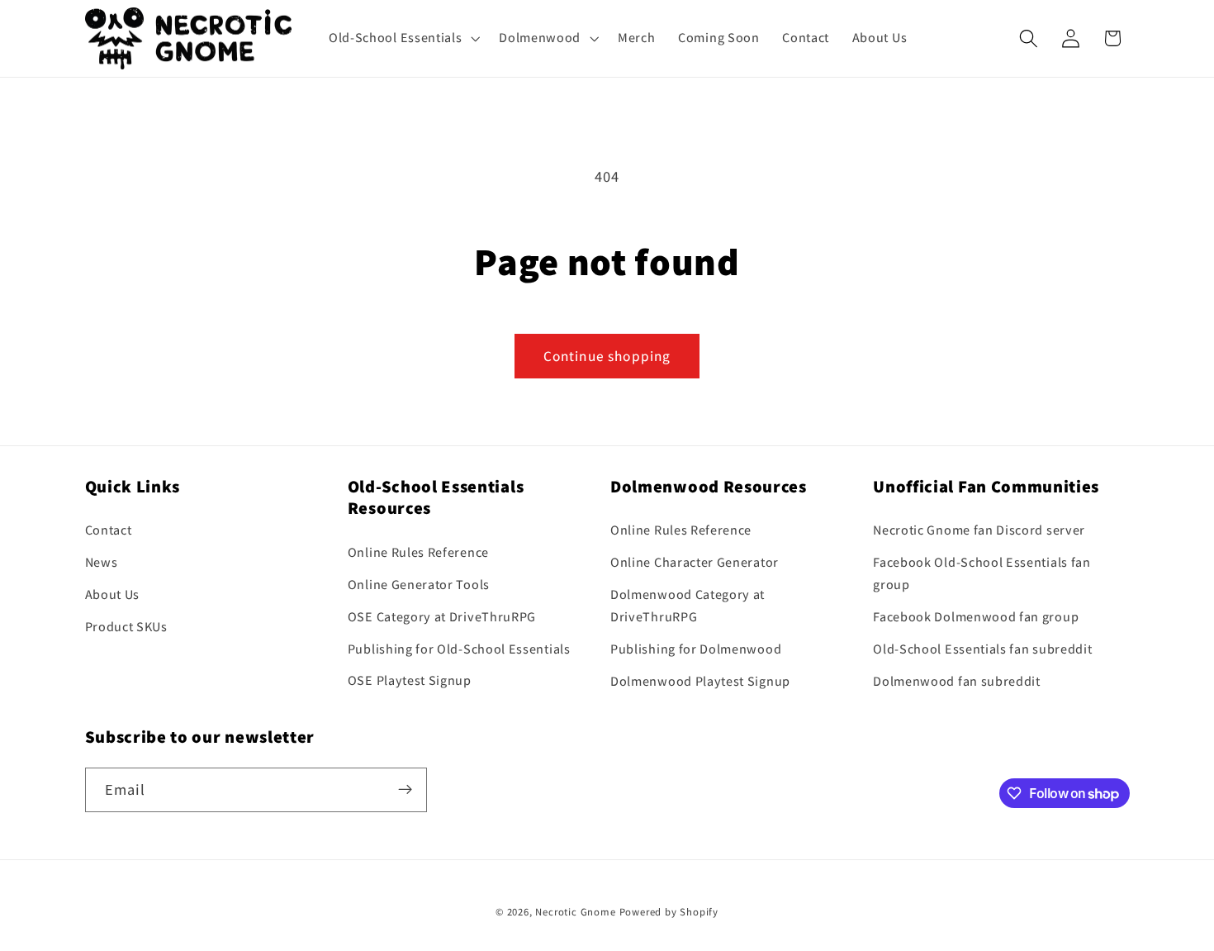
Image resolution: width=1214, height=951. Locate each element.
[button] (402, 38)
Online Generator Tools (419, 584)
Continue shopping (607, 355)
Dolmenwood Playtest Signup (700, 681)
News (101, 563)
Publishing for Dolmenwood (695, 649)
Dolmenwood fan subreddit (957, 681)
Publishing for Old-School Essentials (459, 649)
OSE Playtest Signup (410, 681)
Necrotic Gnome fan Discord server (979, 531)
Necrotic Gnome (575, 913)
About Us (112, 594)
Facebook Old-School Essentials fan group (981, 574)
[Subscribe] (405, 790)
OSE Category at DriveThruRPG (442, 616)
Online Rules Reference (418, 553)
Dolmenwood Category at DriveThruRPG (687, 605)
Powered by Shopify (669, 913)
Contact (108, 531)
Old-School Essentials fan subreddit (982, 649)
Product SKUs (126, 626)
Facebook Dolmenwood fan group (976, 617)
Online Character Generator (694, 563)
